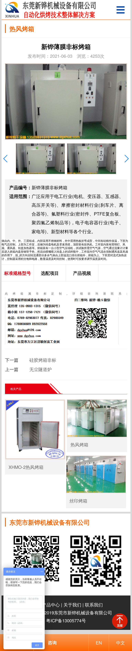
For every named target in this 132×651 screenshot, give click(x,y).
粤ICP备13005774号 (66, 620)
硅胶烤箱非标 (42, 360)
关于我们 (72, 605)
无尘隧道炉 (40, 369)
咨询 (52, 642)
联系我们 (94, 605)
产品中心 (51, 605)
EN (99, 642)
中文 (120, 642)
